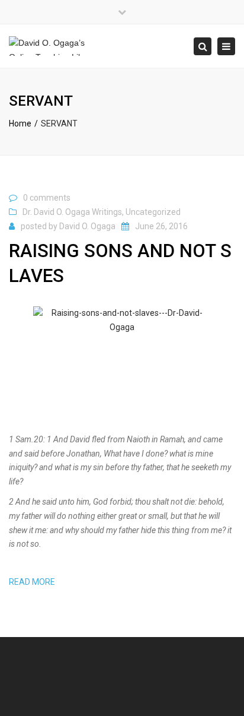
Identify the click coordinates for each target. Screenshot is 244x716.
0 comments (46, 197)
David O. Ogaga (87, 226)
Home (20, 123)
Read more (32, 582)
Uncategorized (153, 212)
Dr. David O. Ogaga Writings (72, 212)
